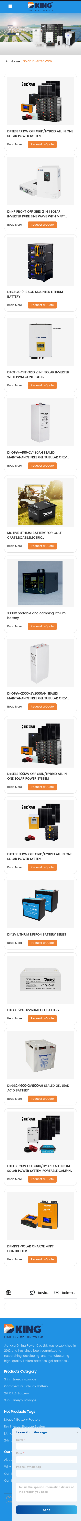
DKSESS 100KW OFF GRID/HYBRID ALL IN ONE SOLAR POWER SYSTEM (37, 776)
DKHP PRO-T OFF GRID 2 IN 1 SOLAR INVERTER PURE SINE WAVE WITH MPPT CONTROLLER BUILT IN (36, 216)
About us (11, 1459)
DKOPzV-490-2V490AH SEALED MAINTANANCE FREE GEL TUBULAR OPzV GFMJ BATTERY (37, 457)
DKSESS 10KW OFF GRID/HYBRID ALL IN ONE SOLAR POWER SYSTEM (39, 856)
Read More (14, 144)
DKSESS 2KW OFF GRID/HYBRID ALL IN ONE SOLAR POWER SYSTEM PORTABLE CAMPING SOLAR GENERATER (40, 1170)
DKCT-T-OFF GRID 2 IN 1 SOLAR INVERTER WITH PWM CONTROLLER (38, 375)
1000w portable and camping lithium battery (36, 616)
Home (15, 61)
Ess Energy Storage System (25, 1426)
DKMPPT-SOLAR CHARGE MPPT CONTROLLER (30, 1249)
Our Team (12, 1473)
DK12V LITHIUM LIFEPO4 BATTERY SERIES (36, 934)
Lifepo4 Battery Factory (22, 1419)
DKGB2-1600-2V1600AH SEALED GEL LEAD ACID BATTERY (38, 1088)
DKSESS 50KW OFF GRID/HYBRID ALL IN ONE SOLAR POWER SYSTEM (40, 134)
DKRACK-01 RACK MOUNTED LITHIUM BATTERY (35, 294)
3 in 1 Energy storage (20, 1379)
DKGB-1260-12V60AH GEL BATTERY (33, 1010)
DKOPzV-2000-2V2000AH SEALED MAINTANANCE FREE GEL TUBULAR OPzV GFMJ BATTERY (37, 698)
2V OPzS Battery (16, 1393)
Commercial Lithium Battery (26, 1386)
